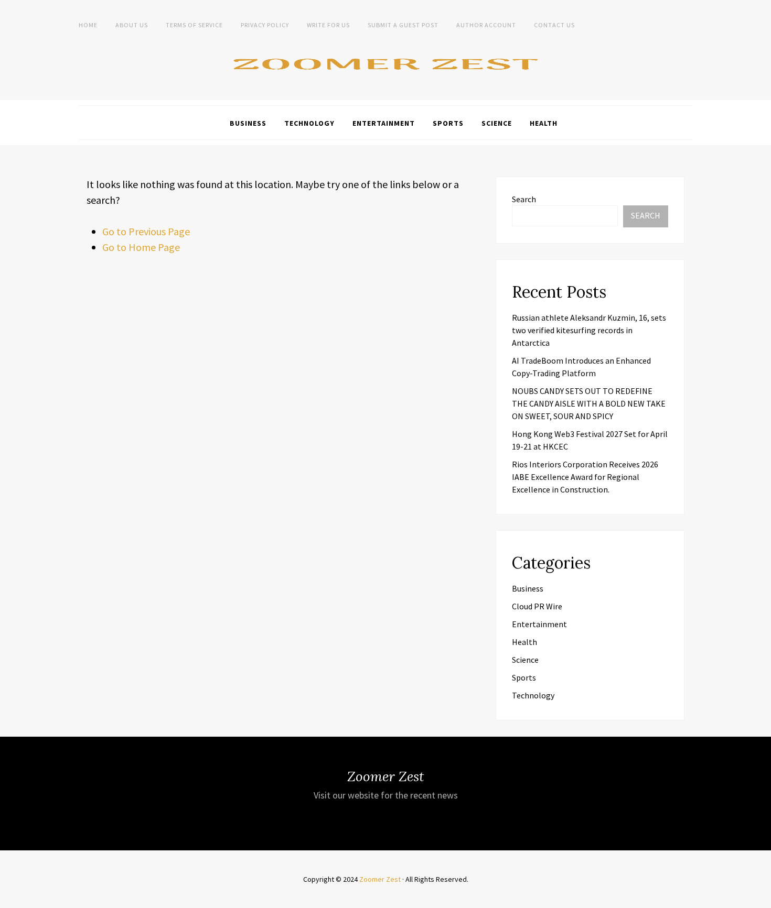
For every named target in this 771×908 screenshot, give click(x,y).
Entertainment (383, 123)
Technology (309, 123)
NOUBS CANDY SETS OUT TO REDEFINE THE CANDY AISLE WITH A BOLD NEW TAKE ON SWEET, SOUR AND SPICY (589, 403)
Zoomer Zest (380, 879)
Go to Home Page (141, 247)
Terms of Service (194, 25)
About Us (131, 25)
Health (544, 123)
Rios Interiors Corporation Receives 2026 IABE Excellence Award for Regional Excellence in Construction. (585, 477)
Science (496, 123)
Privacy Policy (265, 25)
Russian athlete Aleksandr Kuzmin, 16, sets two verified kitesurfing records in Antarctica (589, 330)
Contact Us (554, 25)
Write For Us (328, 25)
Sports (448, 123)
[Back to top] (760, 897)
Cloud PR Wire (537, 606)
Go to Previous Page (146, 231)
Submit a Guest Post (403, 25)
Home (88, 25)
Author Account (486, 25)
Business (248, 123)
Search (524, 199)
